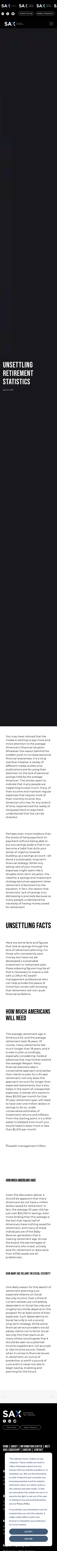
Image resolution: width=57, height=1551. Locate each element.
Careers (26, 1450)
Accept (29, 1531)
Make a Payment (45, 13)
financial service (16, 1327)
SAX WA (44, 5)
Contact (38, 1450)
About (14, 1446)
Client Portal (26, 13)
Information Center (31, 1446)
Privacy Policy (23, 1503)
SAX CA (26, 5)
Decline (29, 1539)
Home (6, 1446)
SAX (9, 5)
